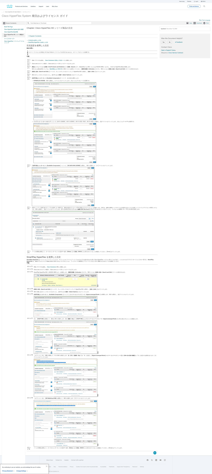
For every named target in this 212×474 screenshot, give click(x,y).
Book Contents (11, 23)
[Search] (28, 23)
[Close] (46, 466)
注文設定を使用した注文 (34, 40)
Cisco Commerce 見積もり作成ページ (55, 60)
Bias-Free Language (204, 20)
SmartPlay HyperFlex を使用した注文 (38, 42)
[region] (24, 469)
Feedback (179, 42)
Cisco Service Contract (176, 52)
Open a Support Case (168, 50)
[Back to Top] (154, 452)
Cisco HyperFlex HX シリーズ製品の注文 (14, 35)
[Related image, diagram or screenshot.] (65, 119)
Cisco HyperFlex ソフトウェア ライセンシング (14, 42)
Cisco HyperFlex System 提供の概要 (13, 29)
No (170, 42)
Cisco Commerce (51, 267)
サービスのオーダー (9, 38)
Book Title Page (8, 26)
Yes (164, 42)
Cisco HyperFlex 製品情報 (11, 32)
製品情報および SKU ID (56, 69)
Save (190, 23)
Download (199, 23)
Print (207, 23)
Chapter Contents (35, 36)
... (2, 12)
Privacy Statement (7, 471)
